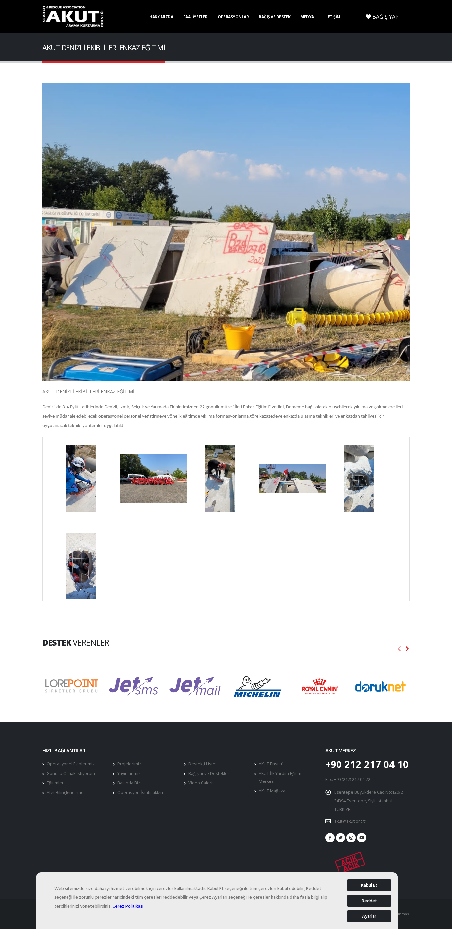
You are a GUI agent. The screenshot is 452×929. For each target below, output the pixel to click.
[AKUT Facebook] (330, 837)
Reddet (369, 901)
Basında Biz (128, 783)
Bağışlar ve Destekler (208, 773)
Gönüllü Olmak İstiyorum (71, 773)
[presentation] (399, 649)
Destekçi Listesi (203, 764)
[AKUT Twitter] (340, 837)
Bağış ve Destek (275, 17)
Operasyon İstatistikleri (140, 792)
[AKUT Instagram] (351, 837)
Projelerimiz (129, 764)
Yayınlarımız (129, 773)
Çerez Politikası (128, 906)
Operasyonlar (233, 17)
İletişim (332, 17)
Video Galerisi (202, 783)
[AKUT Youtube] (361, 837)
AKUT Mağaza (272, 791)
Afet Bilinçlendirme (65, 792)
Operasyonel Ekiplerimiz (71, 764)
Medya (307, 17)
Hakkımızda (161, 17)
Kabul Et (369, 885)
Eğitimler (55, 783)
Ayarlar (369, 916)
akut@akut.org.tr (350, 821)
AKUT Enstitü (271, 764)
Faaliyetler (195, 17)
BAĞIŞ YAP (385, 16)
